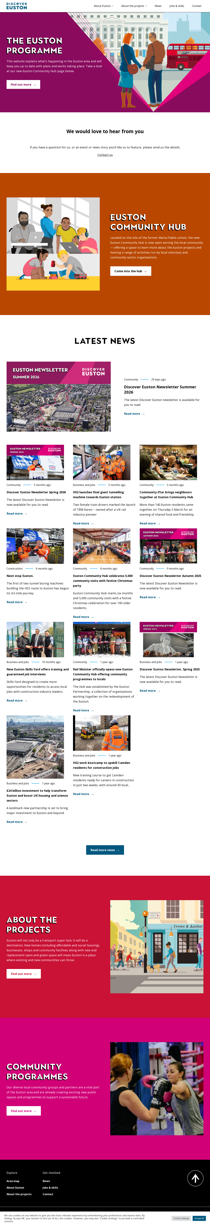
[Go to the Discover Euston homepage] (17, 6)
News (158, 6)
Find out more (20, 84)
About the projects (132, 6)
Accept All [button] (199, 1218)
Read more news (102, 850)
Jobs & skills (176, 6)
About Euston (102, 6)
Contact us (105, 155)
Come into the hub (128, 271)
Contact (196, 6)
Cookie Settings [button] (181, 1218)
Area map (13, 1181)
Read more (132, 414)
